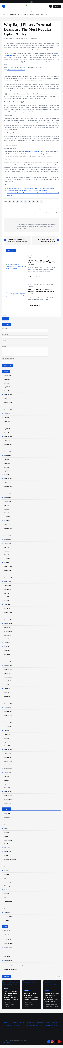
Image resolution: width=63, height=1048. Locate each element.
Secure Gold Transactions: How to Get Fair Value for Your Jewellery (27, 190)
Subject (4, 340)
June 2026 (6, 379)
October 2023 (7, 493)
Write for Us (7, 939)
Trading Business (8, 916)
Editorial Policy (8, 960)
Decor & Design (8, 840)
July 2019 (6, 684)
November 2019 (8, 669)
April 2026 (7, 387)
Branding (6, 828)
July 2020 (6, 639)
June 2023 (6, 509)
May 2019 (6, 692)
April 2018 (7, 742)
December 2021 (8, 574)
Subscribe (56, 6)
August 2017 (7, 772)
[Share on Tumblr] (33, 201)
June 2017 (6, 780)
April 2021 (7, 604)
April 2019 (7, 696)
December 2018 (8, 711)
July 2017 (6, 776)
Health (6, 863)
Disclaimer (7, 956)
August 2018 (7, 726)
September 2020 (8, 631)
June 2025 (6, 421)
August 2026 (7, 375)
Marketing (7, 886)
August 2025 (7, 413)
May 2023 (6, 513)
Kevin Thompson (10, 38)
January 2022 (7, 570)
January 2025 (7, 440)
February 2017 (8, 791)
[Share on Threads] (37, 201)
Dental (6, 843)
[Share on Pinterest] (25, 201)
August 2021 (7, 589)
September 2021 (8, 585)
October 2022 (7, 535)
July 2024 (6, 459)
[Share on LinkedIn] (17, 201)
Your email (5, 334)
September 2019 (8, 677)
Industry (6, 870)
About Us (6, 934)
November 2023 (8, 490)
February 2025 (8, 436)
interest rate (55, 209)
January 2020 (7, 661)
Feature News (7, 851)
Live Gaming (7, 882)
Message (4, 346)
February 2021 (8, 612)
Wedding (6, 920)
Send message (7, 365)
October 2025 (7, 406)
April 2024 (7, 471)
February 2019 (8, 703)
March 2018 (7, 745)
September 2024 (8, 455)
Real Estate (7, 905)
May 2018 (6, 738)
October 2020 (7, 627)
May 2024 (6, 467)
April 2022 (7, 558)
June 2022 (6, 551)
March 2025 (7, 432)
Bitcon (6, 824)
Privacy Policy (8, 947)
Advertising (7, 813)
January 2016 (7, 803)
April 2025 (7, 429)
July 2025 (6, 417)
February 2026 (8, 394)
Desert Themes (6, 1042)
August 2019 (7, 681)
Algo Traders (7, 817)
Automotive (7, 821)
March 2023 (7, 520)
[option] (11, 994)
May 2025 (6, 425)
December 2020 (8, 619)
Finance (18, 38)
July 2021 (6, 593)
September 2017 (8, 768)
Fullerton (32, 256)
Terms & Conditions (9, 952)
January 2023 (7, 524)
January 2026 (7, 398)
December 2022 (8, 528)
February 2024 (8, 478)
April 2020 (7, 650)
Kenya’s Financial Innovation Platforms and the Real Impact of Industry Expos (30, 188)
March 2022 (7, 562)
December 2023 (8, 486)
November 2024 (8, 448)
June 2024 (6, 463)
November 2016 (8, 795)
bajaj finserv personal (42, 209)
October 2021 (7, 581)
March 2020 (7, 654)
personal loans (40, 213)
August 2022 (7, 543)
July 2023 (6, 505)
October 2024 (7, 451)
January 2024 (7, 482)
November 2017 (8, 761)
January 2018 (7, 753)
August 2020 (7, 635)
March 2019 (7, 700)
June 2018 (6, 734)
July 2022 (6, 547)
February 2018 (8, 749)
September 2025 (8, 409)
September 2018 (8, 723)
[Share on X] (13, 201)
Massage (6, 889)
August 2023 (7, 501)
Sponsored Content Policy (10, 969)
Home (3, 14)
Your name (5, 328)
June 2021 (6, 597)
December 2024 (8, 444)
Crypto (6, 836)
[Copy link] (41, 201)
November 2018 (8, 715)
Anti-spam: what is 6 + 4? (8, 358)
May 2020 (6, 646)
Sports (6, 908)
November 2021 (8, 577)
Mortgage (6, 893)
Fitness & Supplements (10, 859)
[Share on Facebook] (9, 201)
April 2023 (7, 516)
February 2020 (8, 658)
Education (7, 847)
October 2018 (7, 719)
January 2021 (7, 616)
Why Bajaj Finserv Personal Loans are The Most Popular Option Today (27, 14)
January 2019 (7, 707)
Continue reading (33, 277)
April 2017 (7, 784)
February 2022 (8, 566)
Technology (7, 912)
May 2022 (6, 555)
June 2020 (6, 642)
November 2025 (8, 402)
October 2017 (7, 765)
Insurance (6, 874)
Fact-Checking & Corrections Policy (13, 965)
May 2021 (6, 600)
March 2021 (7, 608)
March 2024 (7, 474)
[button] (57, 977)
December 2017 (8, 757)
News (5, 897)
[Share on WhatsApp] (21, 201)
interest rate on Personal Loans (33, 151)
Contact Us (7, 930)
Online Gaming (8, 901)
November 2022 (8, 532)
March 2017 (7, 787)
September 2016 (8, 799)
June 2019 (6, 688)
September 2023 (8, 497)
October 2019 (7, 673)
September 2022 (8, 539)
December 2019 (8, 665)
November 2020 (8, 623)
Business (6, 832)
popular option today (52, 213)
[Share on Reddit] (29, 201)
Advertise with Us (8, 943)
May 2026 (6, 383)
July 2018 (6, 730)
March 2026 (7, 390)
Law (5, 878)
